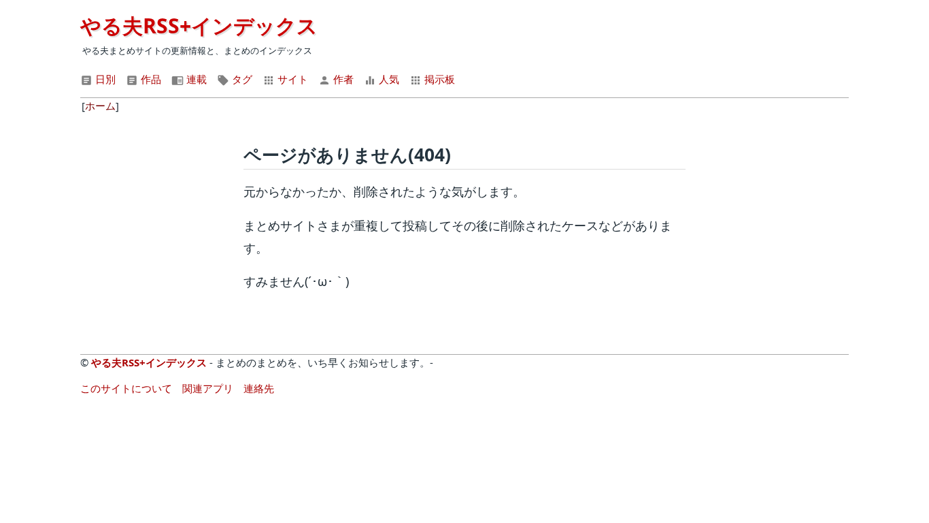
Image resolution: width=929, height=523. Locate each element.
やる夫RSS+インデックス (199, 25)
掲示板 (438, 79)
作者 (342, 79)
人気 (387, 79)
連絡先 (258, 388)
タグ (240, 79)
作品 (149, 79)
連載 (195, 79)
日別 (104, 79)
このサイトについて (126, 388)
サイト (291, 79)
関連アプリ (207, 388)
